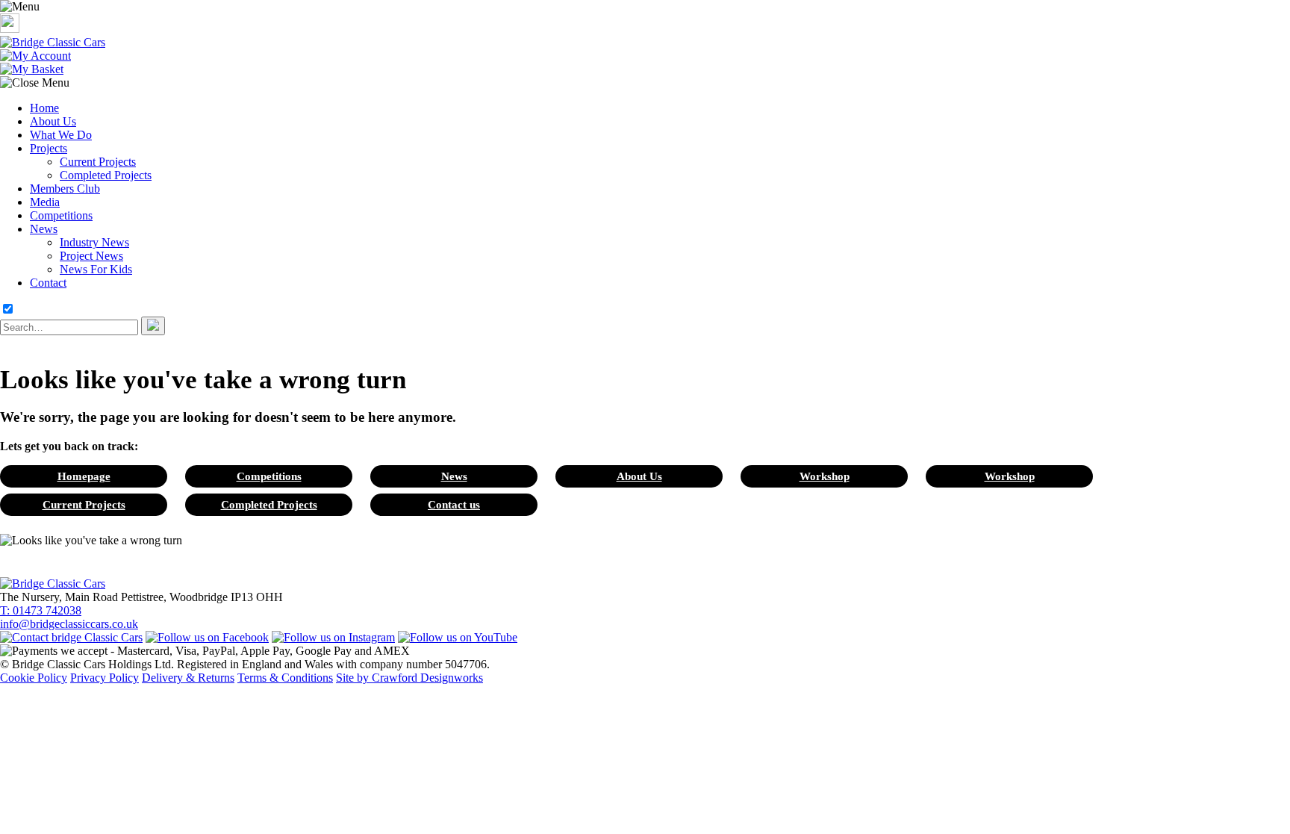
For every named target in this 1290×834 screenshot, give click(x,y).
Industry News (94, 242)
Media (45, 202)
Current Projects (98, 161)
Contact (48, 282)
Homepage (83, 476)
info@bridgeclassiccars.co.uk (69, 623)
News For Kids (96, 269)
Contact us (454, 504)
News (43, 228)
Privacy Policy (104, 677)
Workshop (825, 476)
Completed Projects (106, 175)
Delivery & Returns (188, 677)
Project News (91, 255)
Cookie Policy (33, 677)
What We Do (61, 134)
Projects (48, 148)
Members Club (65, 188)
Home (44, 108)
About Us (53, 121)
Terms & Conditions (285, 677)
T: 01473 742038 (40, 610)
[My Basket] (31, 69)
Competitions (61, 215)
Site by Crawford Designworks (409, 677)
